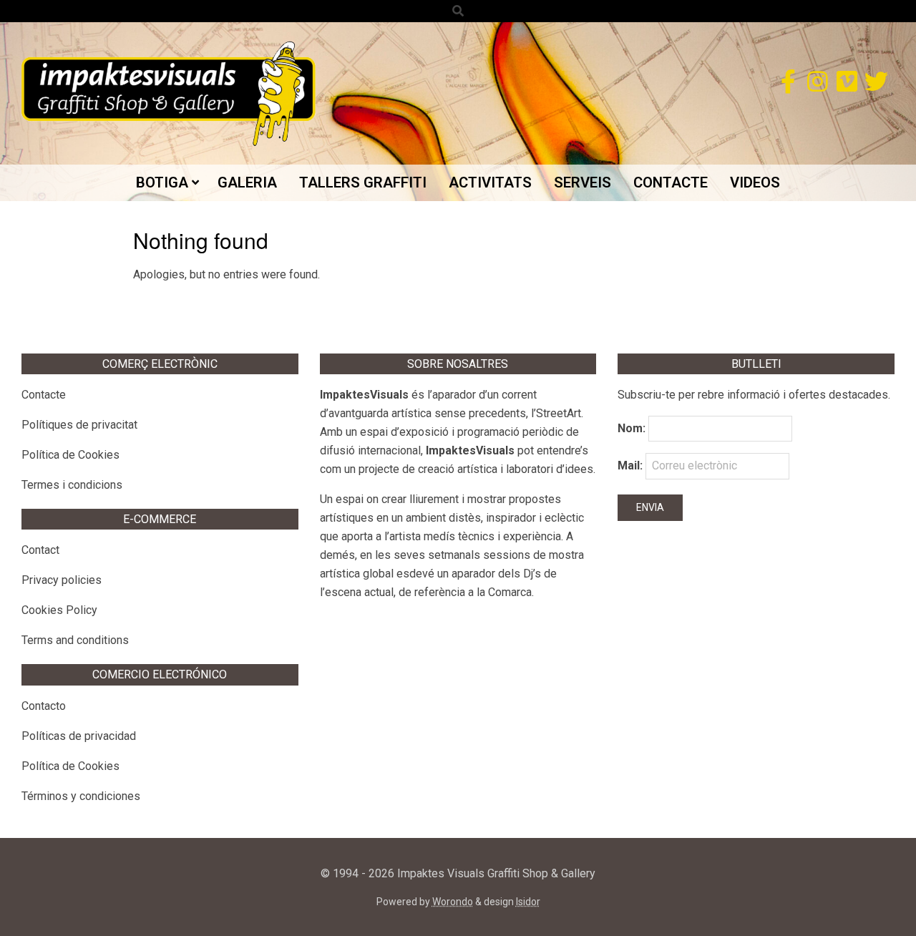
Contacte (43, 394)
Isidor (528, 901)
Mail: (631, 465)
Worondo (452, 901)
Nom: (631, 428)
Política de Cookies (70, 455)
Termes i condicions (71, 485)
